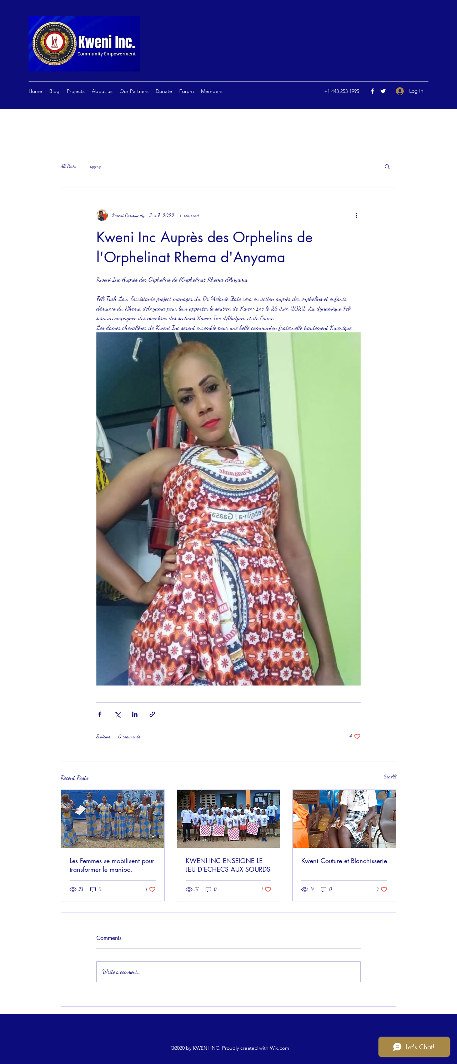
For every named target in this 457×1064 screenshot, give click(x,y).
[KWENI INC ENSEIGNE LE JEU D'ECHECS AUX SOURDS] (228, 819)
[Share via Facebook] (99, 714)
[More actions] (356, 215)
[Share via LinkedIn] (134, 714)
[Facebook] (372, 91)
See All (390, 776)
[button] (387, 166)
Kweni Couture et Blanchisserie (344, 860)
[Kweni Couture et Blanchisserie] (344, 819)
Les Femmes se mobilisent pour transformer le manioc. (112, 865)
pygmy (95, 166)
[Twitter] (383, 91)
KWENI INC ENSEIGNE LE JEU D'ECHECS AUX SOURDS (228, 865)
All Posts (68, 166)
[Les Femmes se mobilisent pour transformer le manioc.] (112, 819)
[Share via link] (152, 714)
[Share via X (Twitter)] (117, 714)
